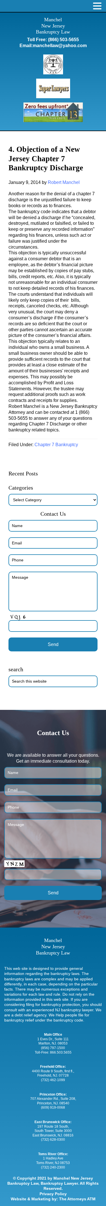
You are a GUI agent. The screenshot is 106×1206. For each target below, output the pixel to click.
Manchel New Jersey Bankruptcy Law (53, 26)
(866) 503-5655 (63, 39)
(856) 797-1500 (53, 1048)
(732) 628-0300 (53, 1140)
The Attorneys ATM (77, 1199)
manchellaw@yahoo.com (60, 45)
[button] (97, 6)
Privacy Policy (53, 1194)
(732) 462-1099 (53, 1080)
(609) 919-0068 (53, 1107)
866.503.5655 (61, 1052)
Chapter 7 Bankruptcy (56, 444)
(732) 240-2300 (53, 1167)
